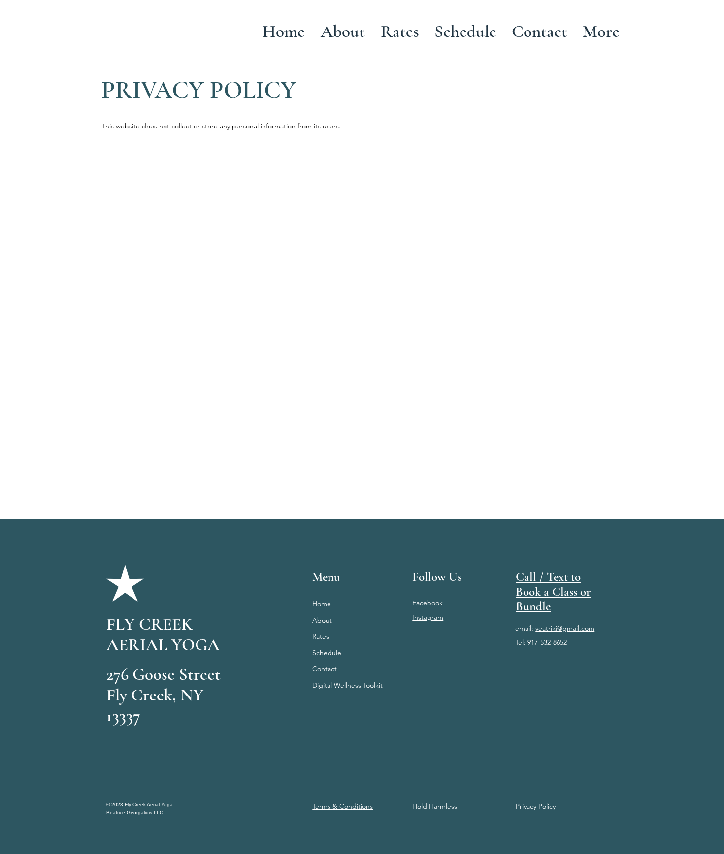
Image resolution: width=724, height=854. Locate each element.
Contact (324, 668)
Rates (320, 636)
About (322, 620)
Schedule (326, 652)
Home (321, 604)
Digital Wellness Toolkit (347, 685)
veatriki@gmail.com (564, 628)
